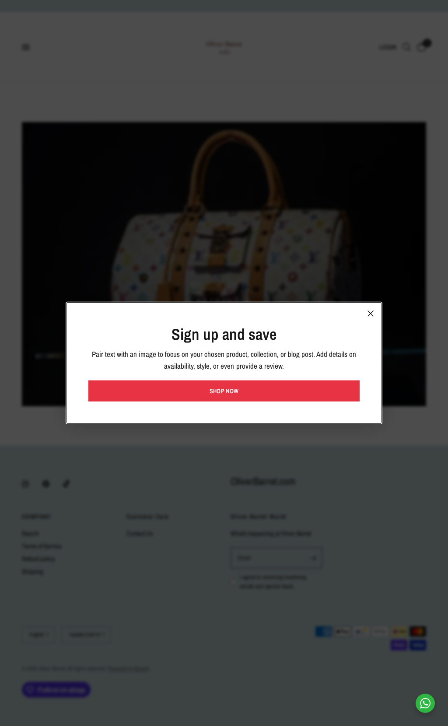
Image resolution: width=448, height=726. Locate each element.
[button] (224, 390)
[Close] (370, 313)
